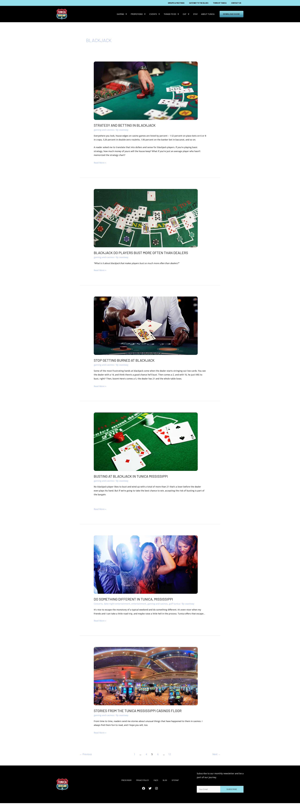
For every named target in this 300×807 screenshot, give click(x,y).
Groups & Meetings (176, 3)
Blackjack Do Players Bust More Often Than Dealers (141, 253)
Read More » (100, 162)
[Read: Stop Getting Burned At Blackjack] (146, 325)
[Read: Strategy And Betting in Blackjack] (146, 90)
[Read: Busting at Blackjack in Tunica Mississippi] (146, 441)
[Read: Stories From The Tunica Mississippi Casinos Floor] (146, 675)
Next (216, 754)
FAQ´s (156, 780)
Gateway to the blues (198, 3)
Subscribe (232, 789)
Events (153, 14)
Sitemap (175, 780)
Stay (195, 14)
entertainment (138, 603)
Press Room (126, 780)
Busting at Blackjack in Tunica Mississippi (131, 476)
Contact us (236, 3)
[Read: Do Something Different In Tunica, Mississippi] (146, 564)
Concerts (98, 603)
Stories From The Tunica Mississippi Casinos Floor (138, 711)
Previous (86, 754)
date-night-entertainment (117, 603)
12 (169, 754)
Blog (165, 780)
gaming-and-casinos (104, 129)
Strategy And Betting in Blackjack (125, 125)
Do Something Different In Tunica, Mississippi (133, 599)
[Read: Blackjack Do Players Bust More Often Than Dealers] (146, 217)
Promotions (137, 14)
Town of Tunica (220, 3)
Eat (184, 14)
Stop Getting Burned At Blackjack (124, 360)
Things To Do (170, 14)
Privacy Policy (142, 780)
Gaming (120, 14)
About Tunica (208, 14)
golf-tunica (174, 603)
